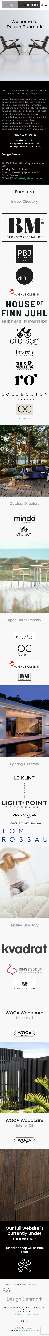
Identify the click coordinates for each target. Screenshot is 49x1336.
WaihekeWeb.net (30, 1330)
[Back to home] (21, 5)
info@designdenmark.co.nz (24, 143)
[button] (42, 5)
